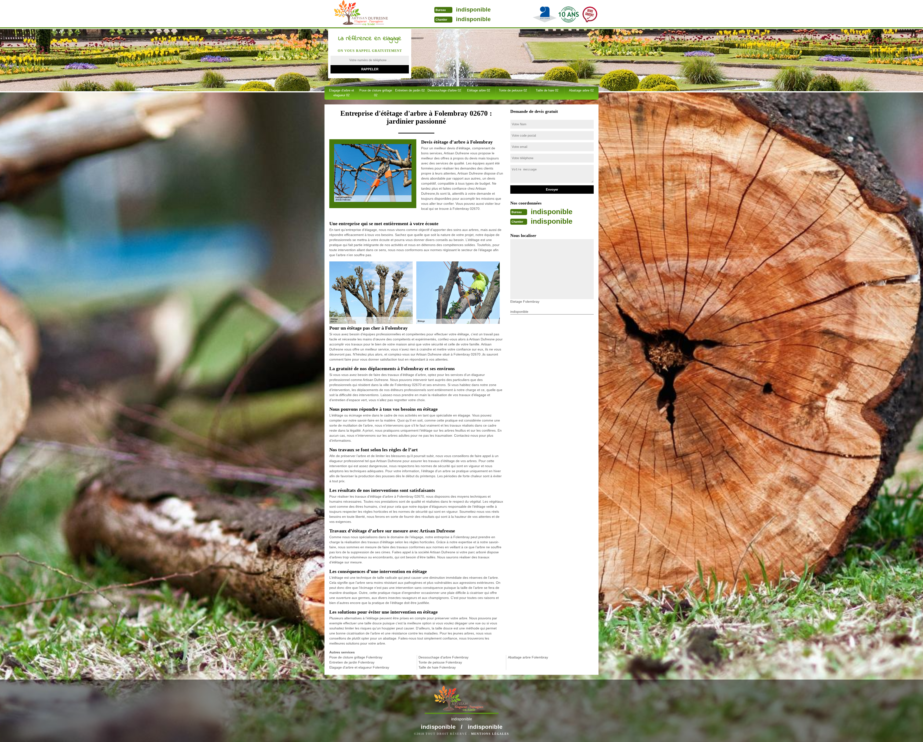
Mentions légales (490, 734)
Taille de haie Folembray (437, 667)
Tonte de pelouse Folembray (440, 662)
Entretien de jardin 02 (410, 90)
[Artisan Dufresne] (361, 14)
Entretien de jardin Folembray (351, 662)
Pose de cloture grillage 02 (375, 93)
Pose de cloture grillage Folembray (355, 657)
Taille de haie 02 (547, 90)
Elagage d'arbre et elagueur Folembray (359, 667)
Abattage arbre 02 (581, 90)
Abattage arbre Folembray (528, 657)
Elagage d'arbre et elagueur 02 (341, 93)
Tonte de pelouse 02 (513, 90)
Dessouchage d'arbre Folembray (443, 657)
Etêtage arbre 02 (478, 90)
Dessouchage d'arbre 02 (444, 90)
